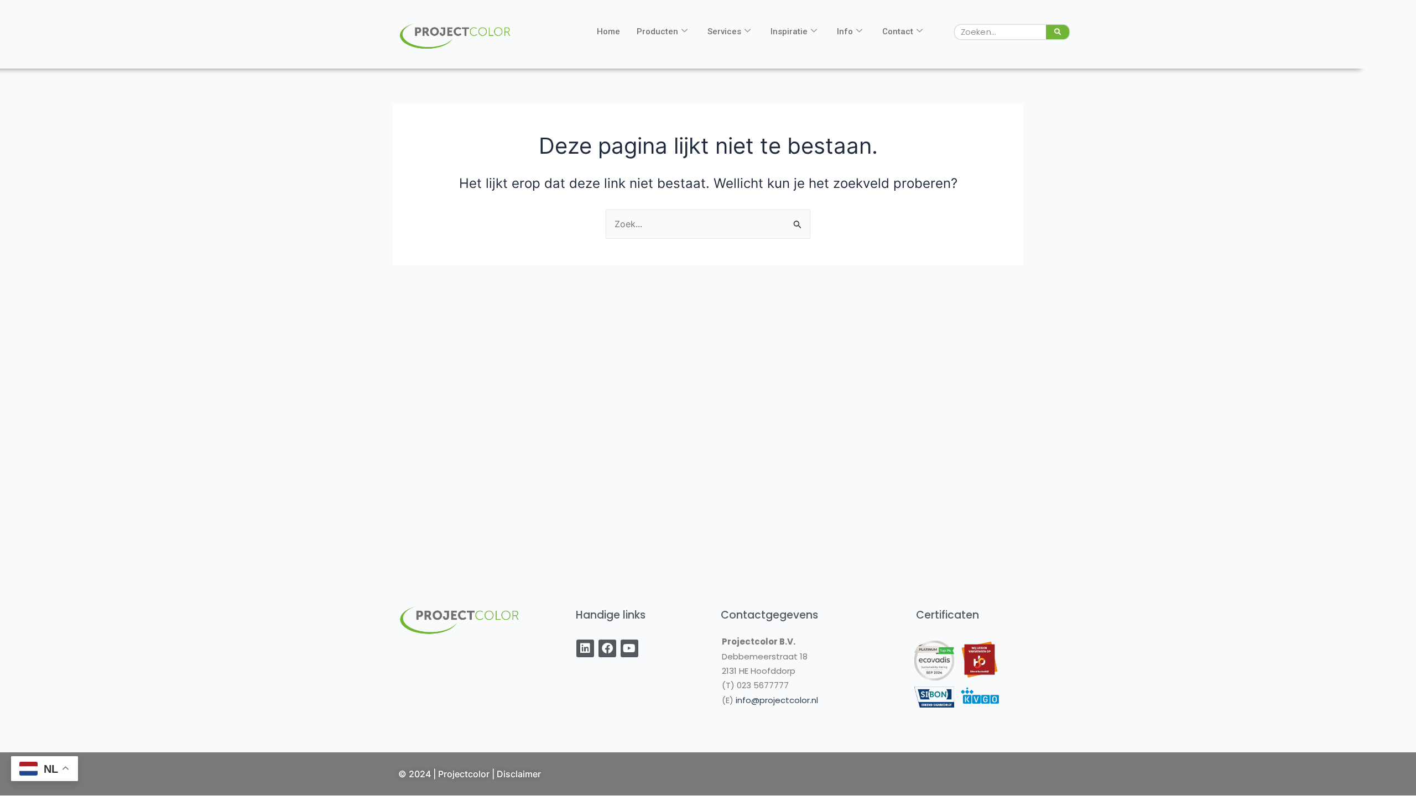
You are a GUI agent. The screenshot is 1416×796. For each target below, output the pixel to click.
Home (608, 31)
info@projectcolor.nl (777, 700)
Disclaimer (519, 773)
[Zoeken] (1057, 32)
